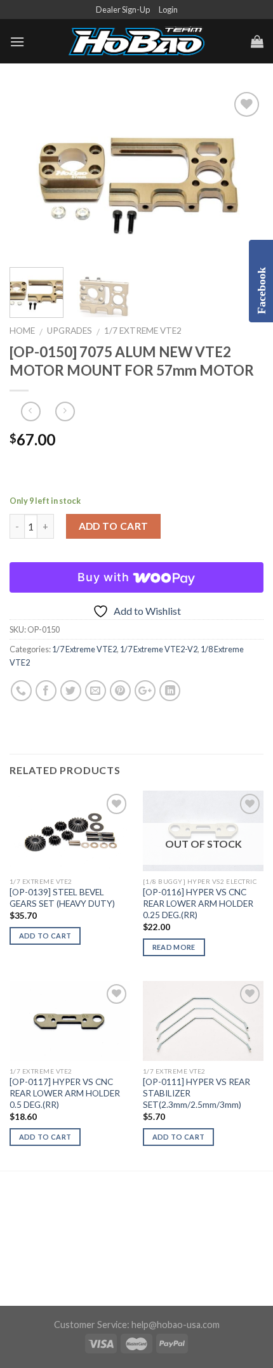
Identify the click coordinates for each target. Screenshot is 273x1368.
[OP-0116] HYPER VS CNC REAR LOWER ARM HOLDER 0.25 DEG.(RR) (198, 903)
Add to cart (114, 526)
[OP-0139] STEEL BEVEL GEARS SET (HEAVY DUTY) (62, 898)
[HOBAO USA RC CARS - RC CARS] (136, 42)
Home (22, 331)
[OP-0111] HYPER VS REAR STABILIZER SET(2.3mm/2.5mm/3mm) (196, 1093)
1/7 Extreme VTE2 (143, 331)
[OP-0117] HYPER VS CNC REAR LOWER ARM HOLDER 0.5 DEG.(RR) (65, 1093)
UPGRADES (69, 331)
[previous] (30, 173)
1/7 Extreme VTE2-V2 (158, 649)
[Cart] (257, 41)
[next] (242, 173)
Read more (174, 947)
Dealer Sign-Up (123, 9)
